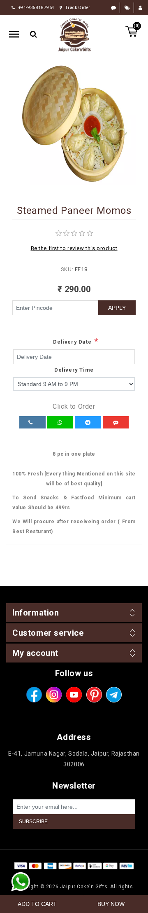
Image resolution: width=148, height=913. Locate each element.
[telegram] (114, 694)
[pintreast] (94, 694)
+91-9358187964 (36, 7)
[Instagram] (54, 694)
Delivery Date (72, 342)
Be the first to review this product (74, 248)
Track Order (77, 7)
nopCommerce (89, 876)
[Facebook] (34, 694)
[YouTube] (74, 694)
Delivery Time (74, 370)
